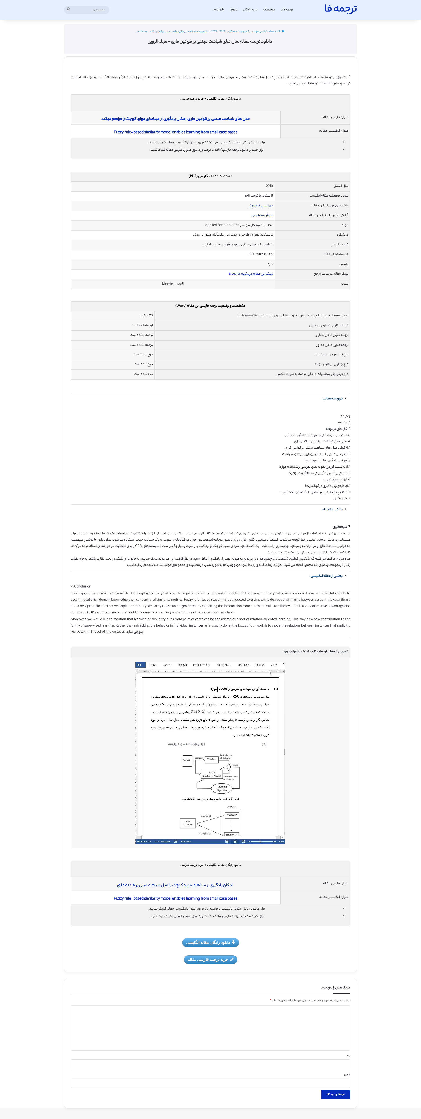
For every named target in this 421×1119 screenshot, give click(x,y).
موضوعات (269, 9)
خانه (279, 32)
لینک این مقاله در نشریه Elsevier (251, 274)
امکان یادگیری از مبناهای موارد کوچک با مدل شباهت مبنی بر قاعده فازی (175, 885)
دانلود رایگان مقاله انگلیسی (208, 942)
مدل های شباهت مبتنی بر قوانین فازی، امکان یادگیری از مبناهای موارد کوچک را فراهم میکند (175, 119)
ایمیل (347, 1074)
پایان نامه (219, 9)
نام (348, 1056)
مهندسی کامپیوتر (261, 206)
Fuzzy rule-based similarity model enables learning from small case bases (175, 132)
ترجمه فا (288, 9)
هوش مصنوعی (262, 215)
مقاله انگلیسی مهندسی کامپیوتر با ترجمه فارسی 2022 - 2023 (242, 32)
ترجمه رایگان (250, 9)
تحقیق (233, 9)
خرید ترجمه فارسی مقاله (208, 959)
